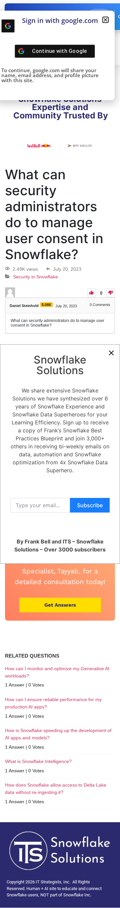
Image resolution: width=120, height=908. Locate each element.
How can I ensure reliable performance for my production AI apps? (53, 703)
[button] (105, 19)
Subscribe (90, 505)
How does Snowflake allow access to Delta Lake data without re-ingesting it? (55, 788)
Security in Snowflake (35, 276)
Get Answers (60, 605)
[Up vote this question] (91, 292)
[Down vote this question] (110, 292)
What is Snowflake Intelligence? (38, 761)
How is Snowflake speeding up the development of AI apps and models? (58, 734)
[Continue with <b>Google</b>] (8, 26)
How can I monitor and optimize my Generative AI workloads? (57, 672)
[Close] (111, 353)
